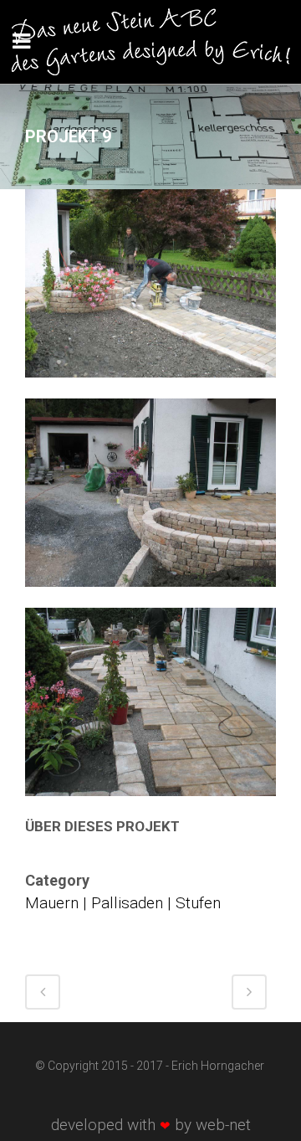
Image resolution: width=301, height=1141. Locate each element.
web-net (223, 1124)
